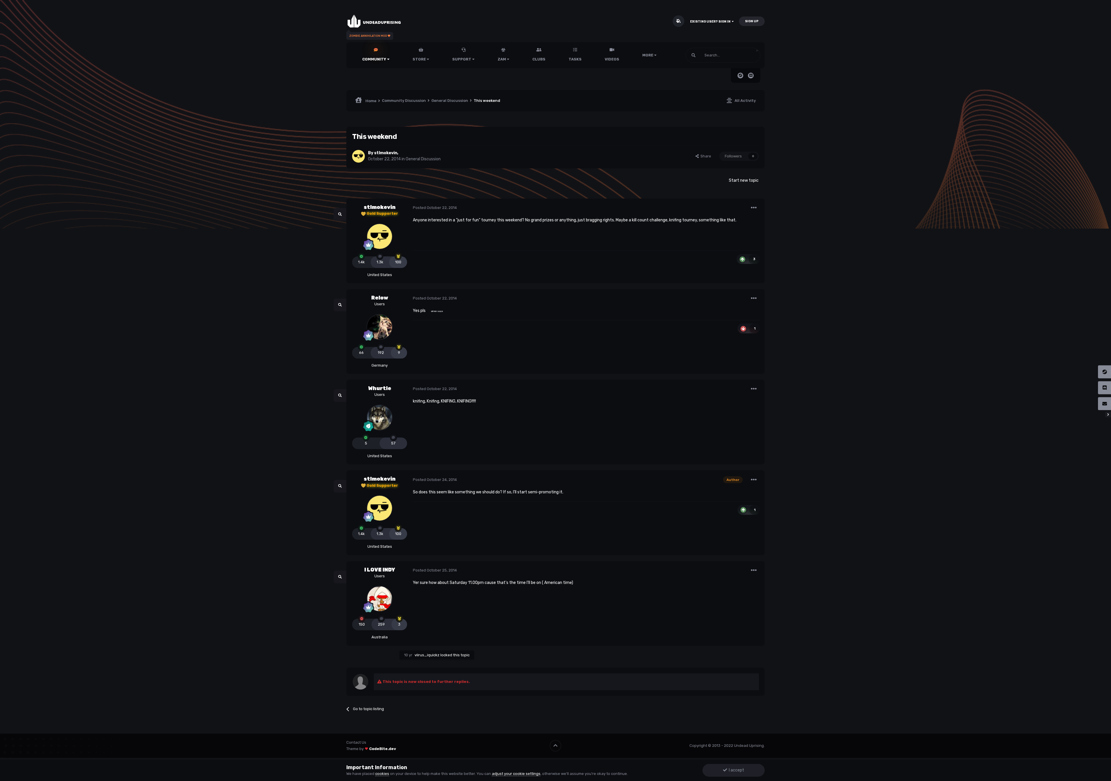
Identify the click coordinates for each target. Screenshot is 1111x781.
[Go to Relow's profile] (380, 327)
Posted (435, 207)
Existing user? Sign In (711, 21)
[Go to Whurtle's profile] (380, 418)
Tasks (575, 59)
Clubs (538, 59)
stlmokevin (385, 152)
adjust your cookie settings (516, 773)
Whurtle (379, 388)
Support (462, 59)
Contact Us (356, 742)
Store (420, 59)
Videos (612, 59)
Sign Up (752, 21)
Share (705, 156)
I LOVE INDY (379, 570)
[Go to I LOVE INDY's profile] (380, 599)
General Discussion (423, 159)
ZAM (502, 59)
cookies (382, 773)
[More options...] (753, 207)
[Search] (693, 55)
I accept (735, 770)
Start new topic (744, 180)
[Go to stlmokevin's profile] (358, 156)
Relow (379, 298)
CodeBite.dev (382, 749)
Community (374, 59)
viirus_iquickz (427, 655)
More (647, 55)
